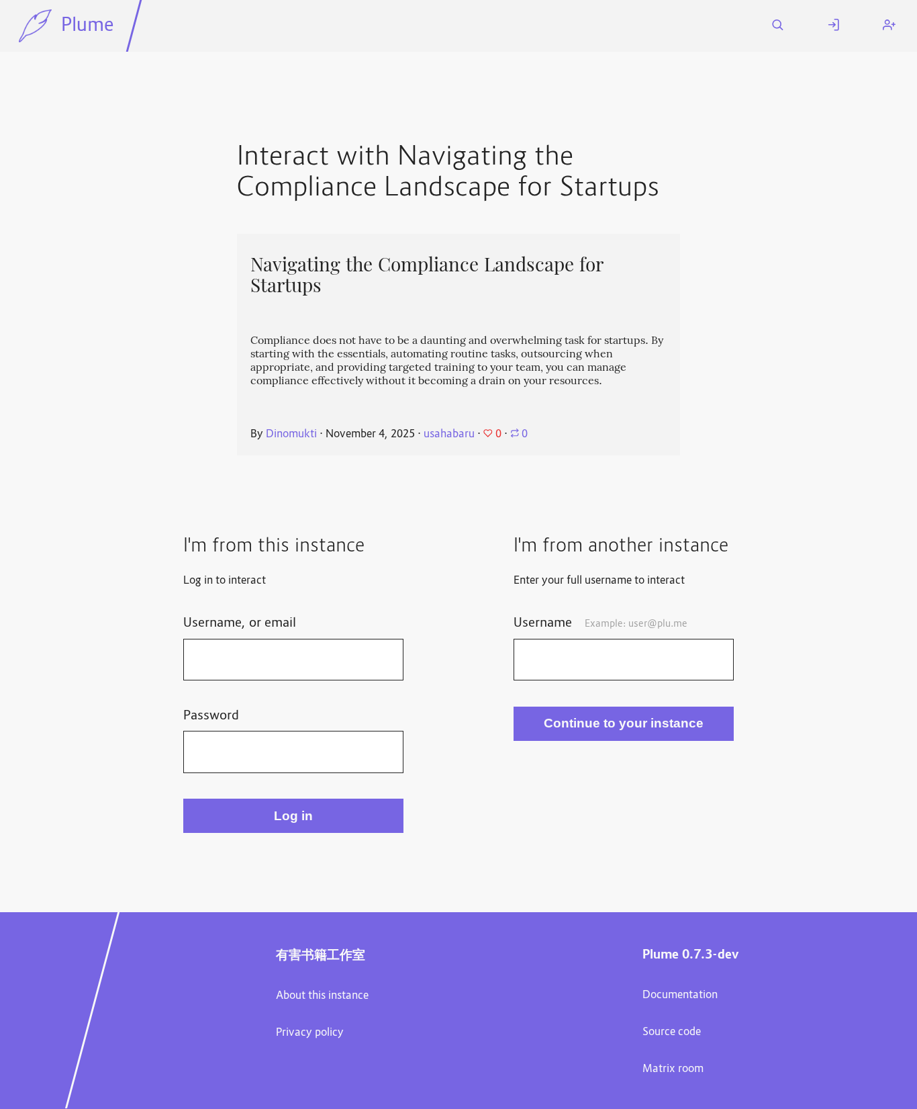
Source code (671, 1032)
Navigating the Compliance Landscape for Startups (427, 275)
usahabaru (449, 434)
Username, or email (239, 623)
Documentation (680, 995)
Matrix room (673, 1069)
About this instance (322, 996)
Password (211, 716)
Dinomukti (291, 434)
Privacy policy (310, 1033)
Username (600, 623)
